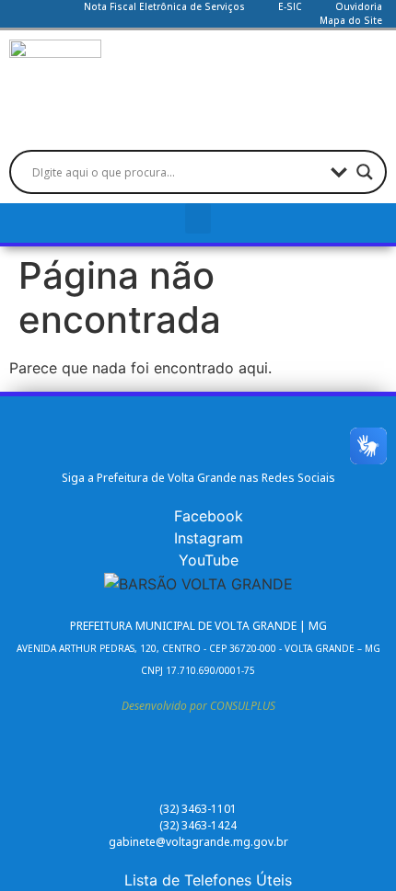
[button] (198, 218)
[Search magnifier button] (365, 172)
